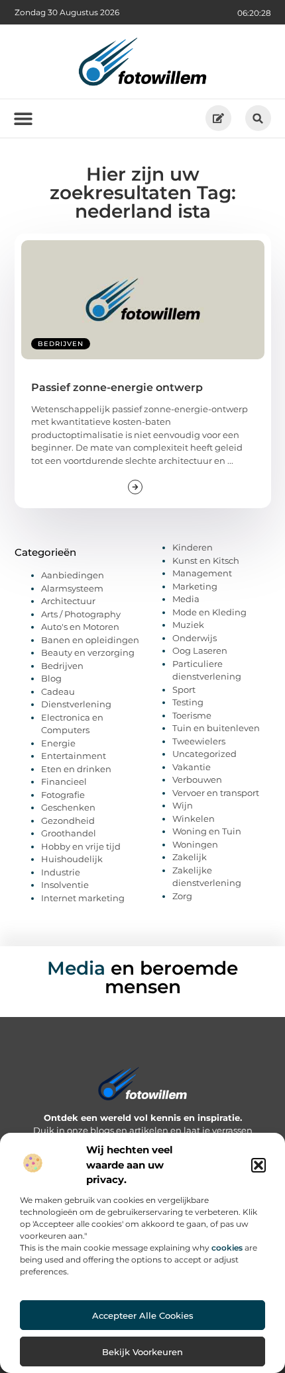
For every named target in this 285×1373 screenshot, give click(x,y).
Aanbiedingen (72, 575)
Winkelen (193, 818)
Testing (187, 702)
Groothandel (68, 833)
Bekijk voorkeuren (142, 1352)
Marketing (194, 586)
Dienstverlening (76, 704)
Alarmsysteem (72, 588)
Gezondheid (68, 820)
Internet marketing (83, 898)
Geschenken (68, 807)
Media (186, 599)
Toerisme (191, 715)
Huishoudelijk (72, 859)
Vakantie (191, 767)
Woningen (195, 844)
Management (202, 573)
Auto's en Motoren (80, 626)
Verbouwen (197, 779)
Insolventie (65, 884)
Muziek (188, 624)
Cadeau (58, 691)
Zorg (182, 896)
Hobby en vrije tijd (81, 846)
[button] (258, 1165)
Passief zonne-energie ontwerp (117, 387)
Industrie (60, 872)
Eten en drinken (76, 769)
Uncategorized (204, 753)
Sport (184, 689)
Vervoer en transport (215, 792)
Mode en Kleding (209, 612)
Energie (58, 743)
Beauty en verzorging (88, 652)
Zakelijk (189, 857)
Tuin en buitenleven (216, 728)
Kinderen (192, 547)
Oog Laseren (199, 650)
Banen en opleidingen (90, 640)
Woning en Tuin (206, 831)
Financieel (64, 781)
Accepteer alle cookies (143, 1315)
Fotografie (63, 794)
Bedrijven (61, 343)
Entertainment (73, 755)
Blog (51, 678)
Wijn (182, 805)
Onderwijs (194, 638)
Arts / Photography (81, 614)
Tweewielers (198, 741)
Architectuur (68, 601)
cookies (227, 1248)
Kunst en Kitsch (205, 560)
